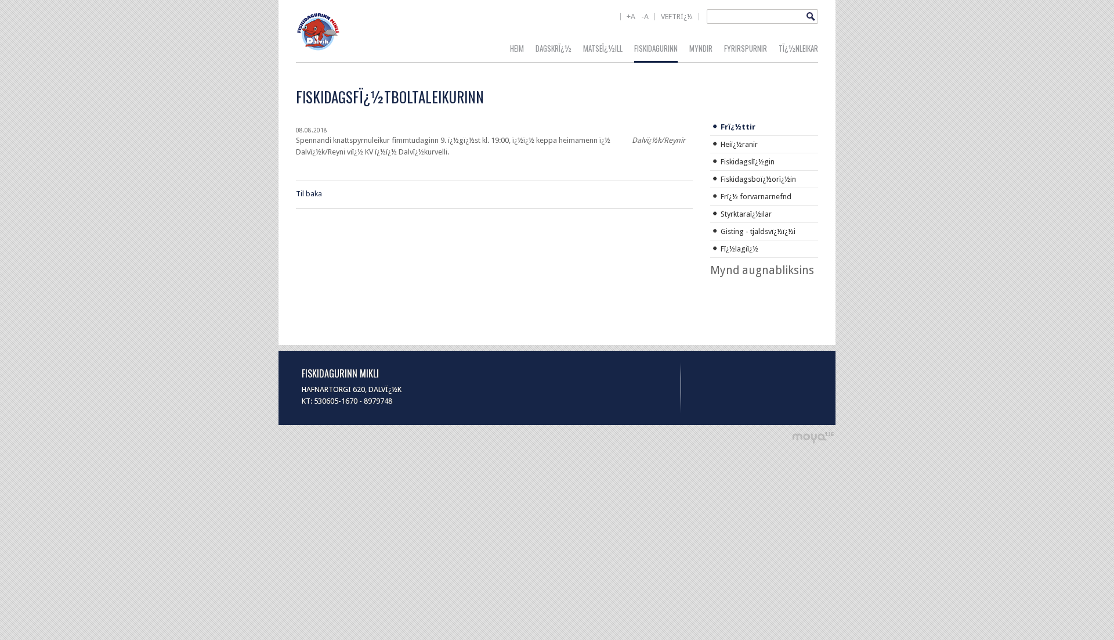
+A (631, 16)
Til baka (309, 193)
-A (645, 16)
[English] (648, 24)
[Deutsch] (665, 24)
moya (812, 437)
